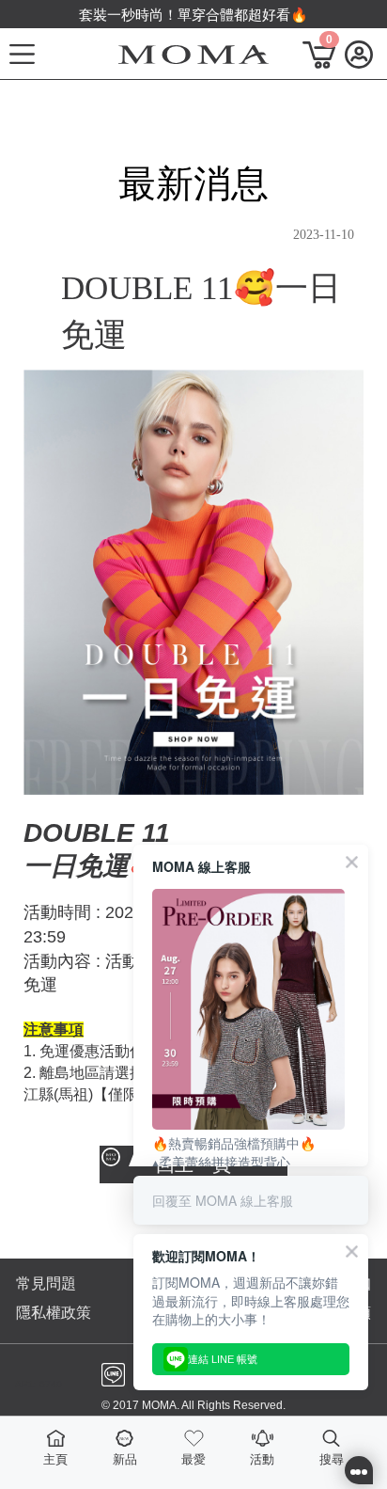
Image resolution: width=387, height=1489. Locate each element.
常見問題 (46, 1283)
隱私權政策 (53, 1313)
